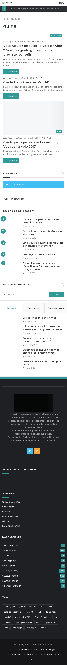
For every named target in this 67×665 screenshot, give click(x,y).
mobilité (7, 617)
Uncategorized (11, 545)
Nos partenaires (10, 516)
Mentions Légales (11, 526)
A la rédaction (11, 550)
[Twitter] (30, 451)
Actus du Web (11, 570)
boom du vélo (46, 606)
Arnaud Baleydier (12, 78)
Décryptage (10, 560)
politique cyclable (24, 622)
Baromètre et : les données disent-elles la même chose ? (42, 351)
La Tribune (9, 565)
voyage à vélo (50, 622)
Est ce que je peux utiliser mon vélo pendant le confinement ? (43, 244)
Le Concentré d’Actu (14, 586)
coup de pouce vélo (12, 612)
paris (56, 617)
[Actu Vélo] (8, 3)
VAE (38, 622)
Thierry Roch (10, 41)
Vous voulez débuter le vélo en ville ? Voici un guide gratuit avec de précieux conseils (32, 50)
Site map (6, 521)
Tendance (33, 308)
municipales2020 (22, 617)
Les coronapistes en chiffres (39, 317)
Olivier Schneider (42, 617)
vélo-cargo (17, 628)
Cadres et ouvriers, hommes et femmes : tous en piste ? (35, 8)
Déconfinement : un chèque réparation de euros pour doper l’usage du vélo (43, 266)
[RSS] (37, 451)
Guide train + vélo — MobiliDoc (28, 82)
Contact (6, 511)
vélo (6, 628)
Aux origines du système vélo (39, 254)
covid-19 (29, 612)
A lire (6, 555)
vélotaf (43, 628)
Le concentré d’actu (49, 654)
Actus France (11, 575)
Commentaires (56, 308)
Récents (11, 308)
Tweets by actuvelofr (13, 199)
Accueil (9, 19)
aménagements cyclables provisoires (20, 606)
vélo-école (31, 628)
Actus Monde (11, 580)
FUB (39, 612)
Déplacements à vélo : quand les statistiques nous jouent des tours (42, 328)
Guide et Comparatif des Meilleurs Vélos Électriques (42, 221)
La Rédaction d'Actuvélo (15, 138)
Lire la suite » (11, 71)
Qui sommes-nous (11, 502)
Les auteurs (8, 506)
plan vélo (8, 622)
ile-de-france (51, 612)
